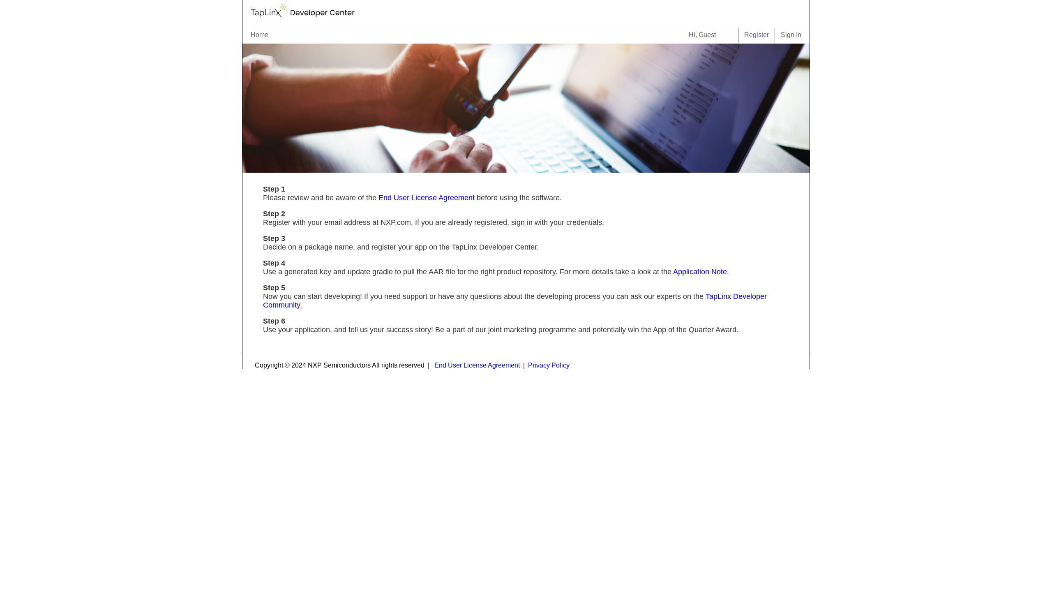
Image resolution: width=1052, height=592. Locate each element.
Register (756, 34)
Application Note (700, 272)
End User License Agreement (426, 198)
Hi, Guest (702, 34)
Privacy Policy (549, 365)
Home (259, 34)
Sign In (791, 34)
